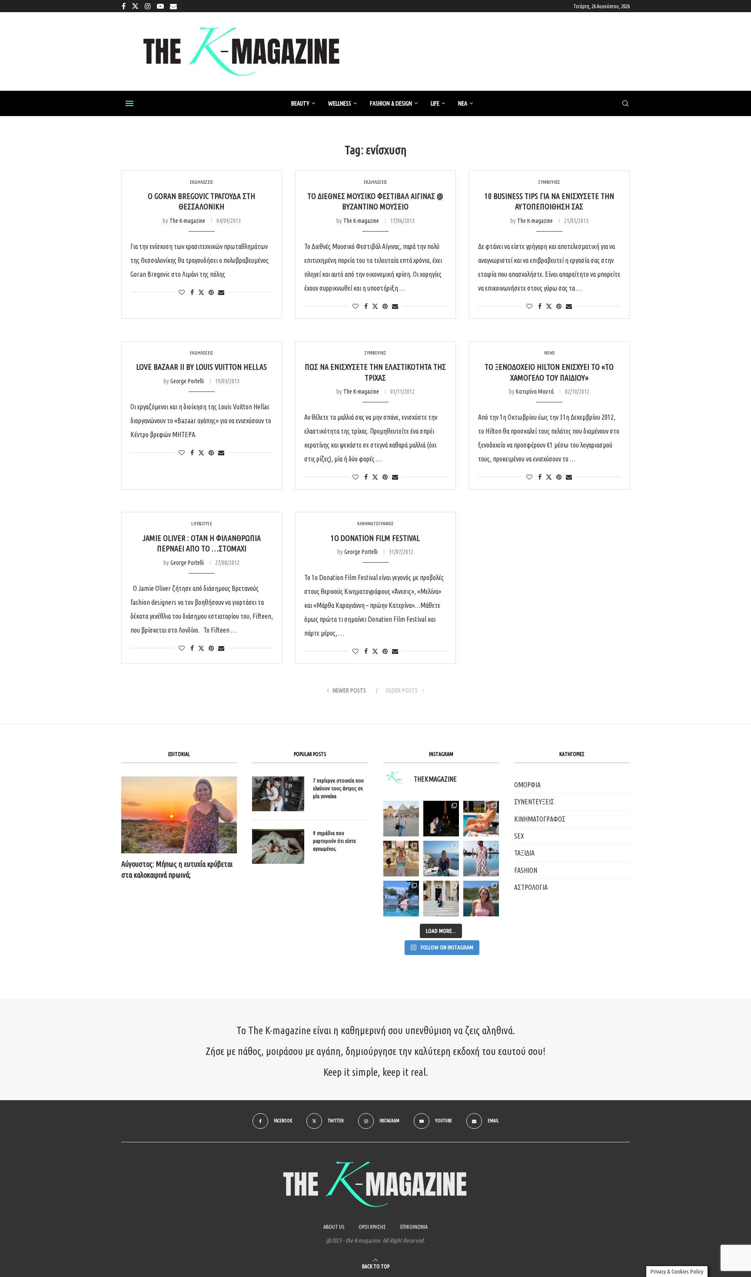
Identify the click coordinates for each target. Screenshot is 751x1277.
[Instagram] (147, 6)
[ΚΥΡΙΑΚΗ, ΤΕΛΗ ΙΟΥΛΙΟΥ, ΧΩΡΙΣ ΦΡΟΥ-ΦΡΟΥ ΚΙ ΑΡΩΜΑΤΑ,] (481, 818)
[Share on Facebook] (192, 292)
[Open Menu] (129, 103)
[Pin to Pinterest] (211, 292)
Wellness (339, 103)
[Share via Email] (221, 292)
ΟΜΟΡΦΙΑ (527, 785)
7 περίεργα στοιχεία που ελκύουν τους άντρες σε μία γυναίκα (338, 788)
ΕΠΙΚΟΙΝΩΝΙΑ (414, 1227)
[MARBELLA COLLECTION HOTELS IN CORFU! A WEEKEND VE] (401, 898)
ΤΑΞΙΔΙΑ (524, 853)
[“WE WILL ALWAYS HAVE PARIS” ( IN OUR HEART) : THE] (401, 818)
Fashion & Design (391, 103)
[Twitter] (135, 6)
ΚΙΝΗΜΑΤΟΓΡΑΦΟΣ (539, 819)
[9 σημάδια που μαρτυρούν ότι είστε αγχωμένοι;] (278, 846)
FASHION (525, 870)
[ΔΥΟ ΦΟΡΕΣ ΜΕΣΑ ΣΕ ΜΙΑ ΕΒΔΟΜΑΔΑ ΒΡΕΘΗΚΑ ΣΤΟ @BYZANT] (401, 858)
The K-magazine (187, 220)
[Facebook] (123, 6)
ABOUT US (333, 1227)
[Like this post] (182, 292)
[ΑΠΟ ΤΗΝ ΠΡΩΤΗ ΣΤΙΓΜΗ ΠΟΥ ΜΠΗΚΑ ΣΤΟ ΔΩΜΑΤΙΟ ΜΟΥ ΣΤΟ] (481, 858)
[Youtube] (160, 6)
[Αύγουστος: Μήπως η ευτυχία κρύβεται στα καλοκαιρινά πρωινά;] (179, 814)
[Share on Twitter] (201, 292)
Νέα (462, 103)
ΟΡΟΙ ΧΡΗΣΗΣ (372, 1227)
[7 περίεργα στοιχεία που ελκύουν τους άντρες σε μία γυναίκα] (278, 793)
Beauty (300, 103)
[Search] (625, 103)
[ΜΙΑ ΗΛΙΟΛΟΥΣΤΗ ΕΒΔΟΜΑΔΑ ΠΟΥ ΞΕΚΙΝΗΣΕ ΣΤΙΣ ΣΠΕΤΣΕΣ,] (441, 898)
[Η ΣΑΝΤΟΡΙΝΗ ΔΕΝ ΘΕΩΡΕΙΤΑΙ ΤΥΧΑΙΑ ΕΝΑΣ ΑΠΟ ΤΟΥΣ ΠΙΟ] (441, 858)
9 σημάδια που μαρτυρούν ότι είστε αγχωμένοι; (334, 841)
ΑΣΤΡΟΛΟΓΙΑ (531, 887)
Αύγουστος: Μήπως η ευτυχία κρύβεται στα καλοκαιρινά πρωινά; (177, 869)
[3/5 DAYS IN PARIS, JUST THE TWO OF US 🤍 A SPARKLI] (441, 818)
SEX (519, 836)
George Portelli (187, 381)
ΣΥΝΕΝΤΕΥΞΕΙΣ (534, 802)
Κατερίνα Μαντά (535, 391)
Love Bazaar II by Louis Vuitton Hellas (201, 366)
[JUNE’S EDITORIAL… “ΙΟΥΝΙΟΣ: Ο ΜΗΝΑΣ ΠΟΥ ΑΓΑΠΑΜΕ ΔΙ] (481, 898)
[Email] (173, 6)
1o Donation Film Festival (375, 538)
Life (435, 103)
